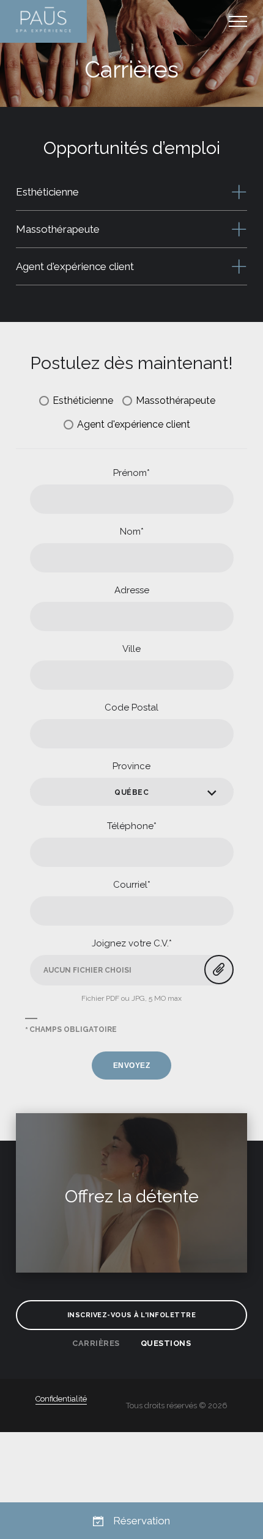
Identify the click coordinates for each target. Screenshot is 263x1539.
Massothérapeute (175, 400)
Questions (166, 1343)
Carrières (96, 1343)
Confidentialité (61, 1398)
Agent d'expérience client (133, 424)
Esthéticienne (83, 400)
